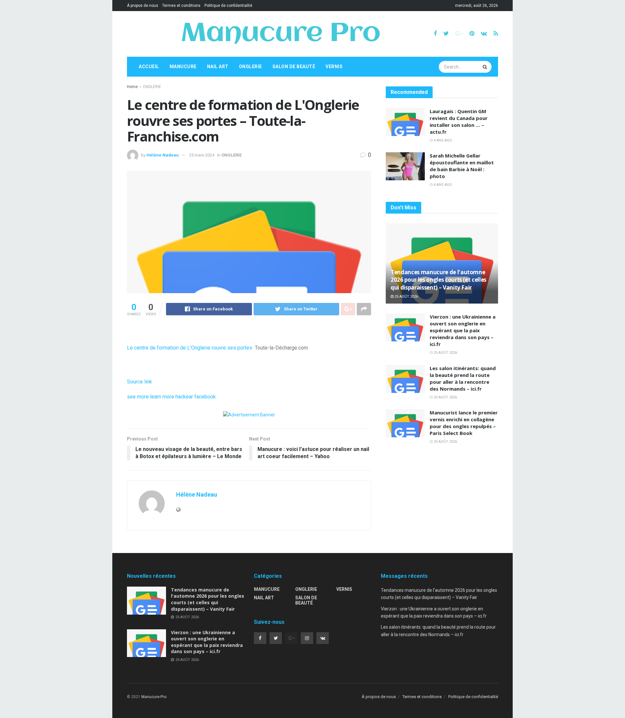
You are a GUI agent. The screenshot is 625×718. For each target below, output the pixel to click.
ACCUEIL (149, 66)
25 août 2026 (406, 296)
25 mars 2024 (201, 155)
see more (138, 397)
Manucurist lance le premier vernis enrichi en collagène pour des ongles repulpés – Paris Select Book (464, 422)
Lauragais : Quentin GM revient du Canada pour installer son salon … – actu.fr (459, 121)
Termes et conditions (181, 5)
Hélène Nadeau (162, 155)
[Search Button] (485, 67)
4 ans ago (442, 140)
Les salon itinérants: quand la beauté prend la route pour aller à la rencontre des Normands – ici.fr (463, 378)
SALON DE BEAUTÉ (293, 66)
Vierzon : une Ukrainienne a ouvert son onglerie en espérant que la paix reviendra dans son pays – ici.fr (462, 330)
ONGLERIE (250, 66)
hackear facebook (195, 397)
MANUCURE (183, 66)
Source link (139, 382)
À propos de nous (142, 5)
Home (132, 86)
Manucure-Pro (153, 697)
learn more (162, 397)
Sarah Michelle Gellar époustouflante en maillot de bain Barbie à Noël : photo (462, 165)
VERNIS (334, 66)
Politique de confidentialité (228, 5)
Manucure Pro (280, 34)
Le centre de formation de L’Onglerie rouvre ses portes (189, 348)
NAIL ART (218, 66)
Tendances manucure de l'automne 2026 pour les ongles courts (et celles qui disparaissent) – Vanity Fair (438, 280)
